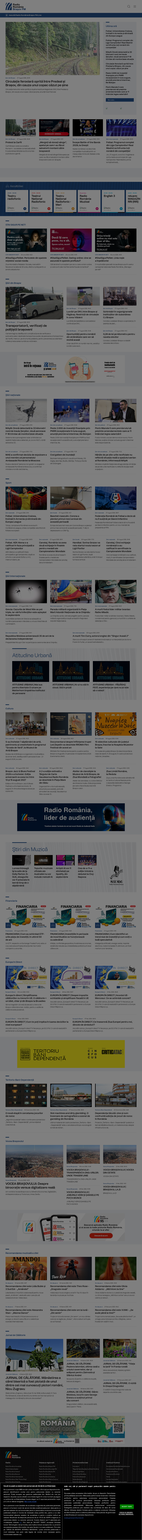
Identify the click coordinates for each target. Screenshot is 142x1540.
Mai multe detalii (30, 1501)
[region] (71, 1511)
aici (21, 1522)
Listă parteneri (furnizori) (73, 1518)
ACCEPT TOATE (127, 1506)
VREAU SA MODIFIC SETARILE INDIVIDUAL (126, 1513)
